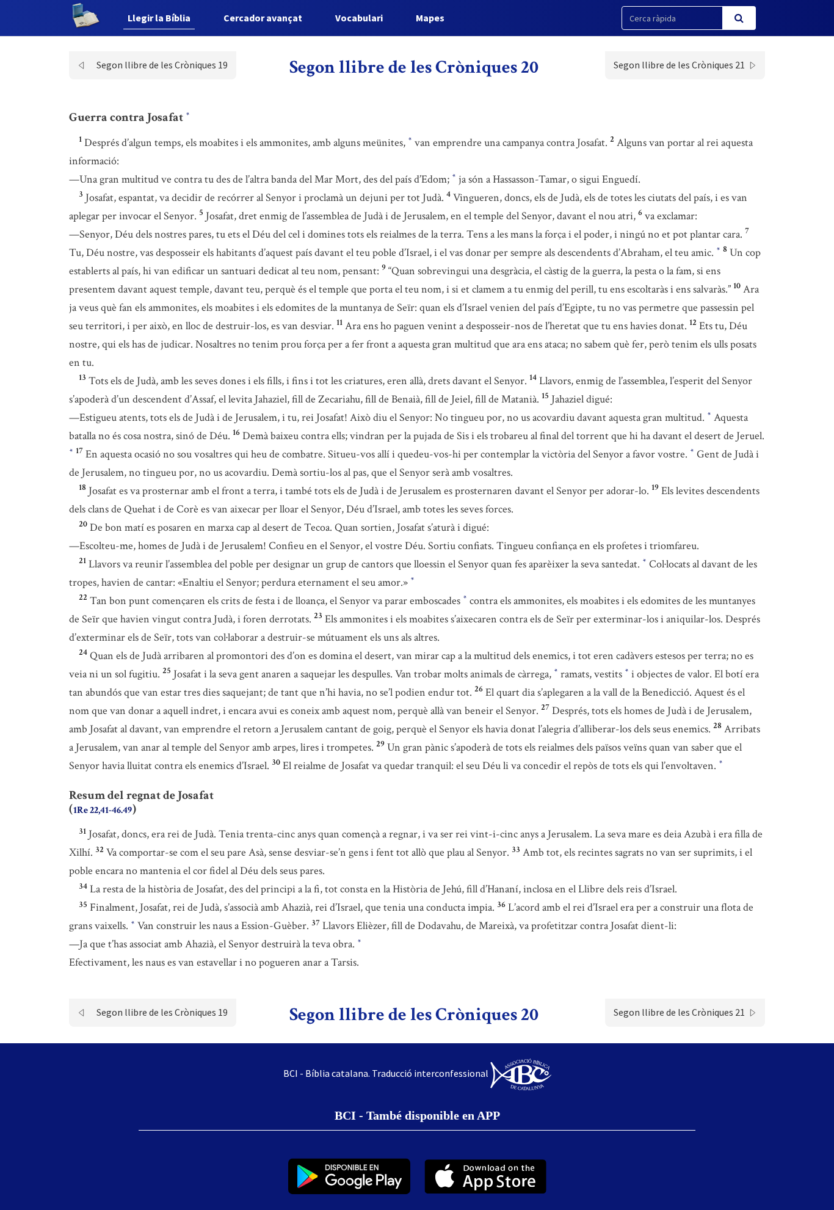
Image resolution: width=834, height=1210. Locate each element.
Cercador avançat (262, 18)
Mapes (430, 18)
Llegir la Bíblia (159, 18)
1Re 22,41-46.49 (102, 810)
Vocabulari (359, 18)
